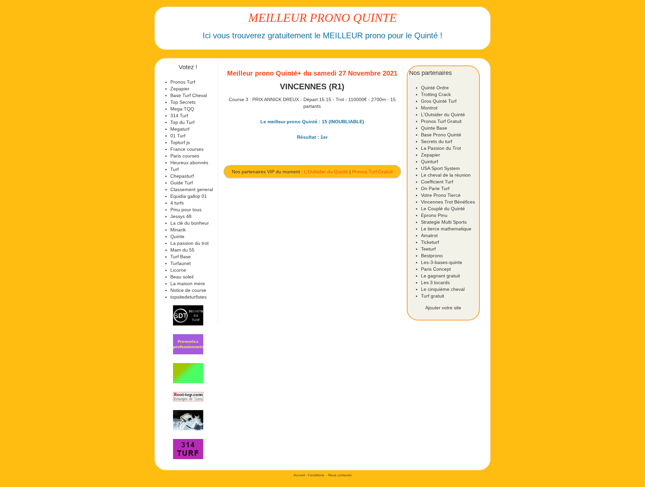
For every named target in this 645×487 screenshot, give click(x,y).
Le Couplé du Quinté (443, 208)
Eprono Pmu (434, 215)
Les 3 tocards (435, 282)
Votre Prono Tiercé (441, 195)
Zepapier (179, 88)
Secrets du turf (436, 141)
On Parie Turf (435, 188)
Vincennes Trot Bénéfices (448, 202)
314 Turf (179, 115)
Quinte (177, 236)
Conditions (316, 475)
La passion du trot (189, 243)
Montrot (429, 107)
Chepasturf (182, 176)
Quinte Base (434, 128)
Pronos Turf (182, 82)
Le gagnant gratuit (440, 275)
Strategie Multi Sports (444, 222)
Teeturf (428, 249)
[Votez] (188, 315)
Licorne (178, 270)
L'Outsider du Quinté (326, 171)
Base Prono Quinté (441, 134)
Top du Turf (182, 122)
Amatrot (429, 235)
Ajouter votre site (443, 307)
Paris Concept (436, 269)
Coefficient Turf (437, 181)
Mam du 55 (182, 250)
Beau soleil (182, 276)
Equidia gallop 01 (188, 196)
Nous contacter (340, 475)
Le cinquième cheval (443, 289)
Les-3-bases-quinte (441, 262)
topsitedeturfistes (188, 297)
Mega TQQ (182, 109)
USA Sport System (440, 168)
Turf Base (180, 256)
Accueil (299, 475)
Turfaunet (180, 263)
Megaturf (179, 129)
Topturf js (180, 142)
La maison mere (187, 283)
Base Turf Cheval (188, 95)
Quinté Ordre (435, 87)
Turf (174, 169)
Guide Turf (181, 182)
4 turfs (177, 203)
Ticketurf (430, 242)
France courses (187, 149)
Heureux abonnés (189, 162)
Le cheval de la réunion (446, 175)
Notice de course (188, 290)
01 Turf (177, 135)
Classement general (191, 189)
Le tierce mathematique (446, 228)
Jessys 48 (180, 216)
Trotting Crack (436, 94)
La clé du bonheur (189, 223)
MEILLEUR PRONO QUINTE (322, 18)
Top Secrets (183, 102)
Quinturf (429, 161)
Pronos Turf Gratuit (372, 171)
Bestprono (432, 255)
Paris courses (184, 156)
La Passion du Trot (441, 148)
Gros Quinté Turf (439, 101)
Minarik (178, 229)
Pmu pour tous (186, 209)
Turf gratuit (432, 296)
